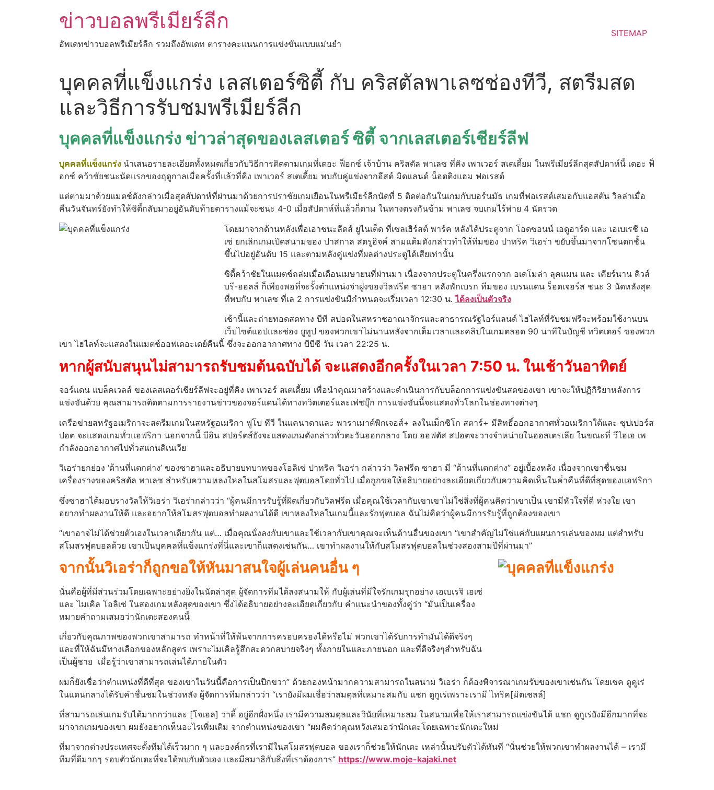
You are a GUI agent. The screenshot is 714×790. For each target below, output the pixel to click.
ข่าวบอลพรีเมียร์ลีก (144, 20)
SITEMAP (629, 33)
